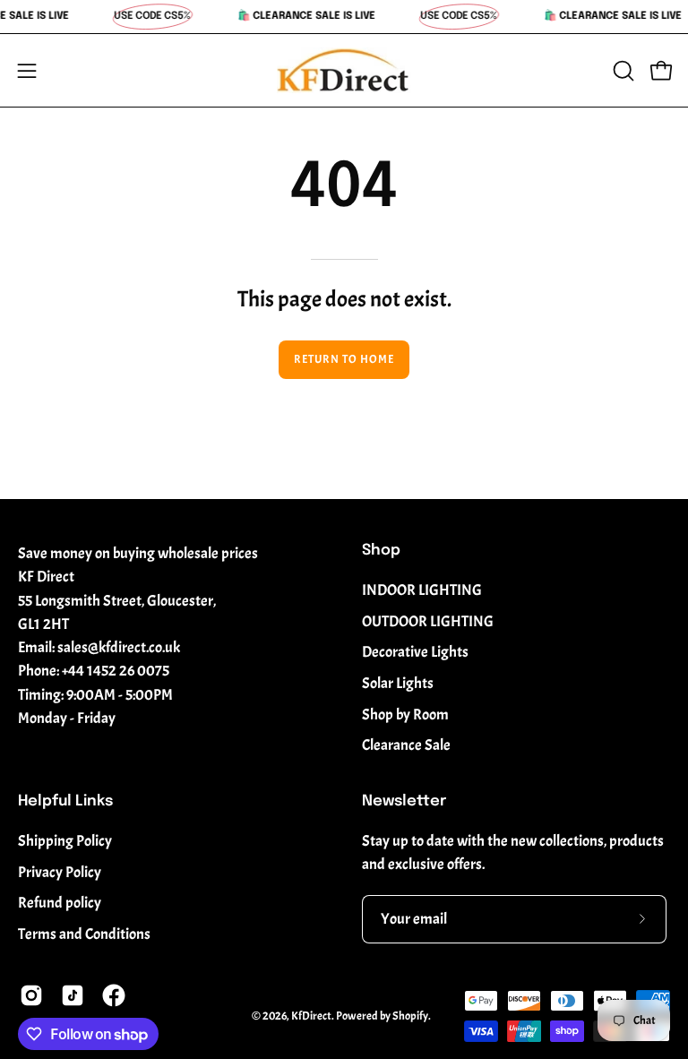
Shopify (410, 1016)
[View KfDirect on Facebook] (113, 995)
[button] (621, 70)
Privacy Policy (59, 872)
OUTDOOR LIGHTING (428, 621)
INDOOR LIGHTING (422, 590)
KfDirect (311, 1016)
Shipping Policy (65, 840)
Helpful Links (65, 801)
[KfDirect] (344, 70)
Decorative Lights (415, 651)
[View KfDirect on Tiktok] (72, 995)
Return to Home (343, 359)
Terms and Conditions (84, 934)
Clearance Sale (406, 745)
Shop (381, 550)
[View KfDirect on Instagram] (31, 995)
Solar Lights (398, 683)
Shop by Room (405, 714)
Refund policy (59, 903)
